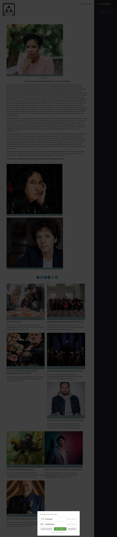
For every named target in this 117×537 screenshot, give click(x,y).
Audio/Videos (50, 524)
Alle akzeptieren (60, 529)
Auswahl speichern (46, 529)
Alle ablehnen (72, 529)
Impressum (55, 532)
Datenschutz (62, 532)
